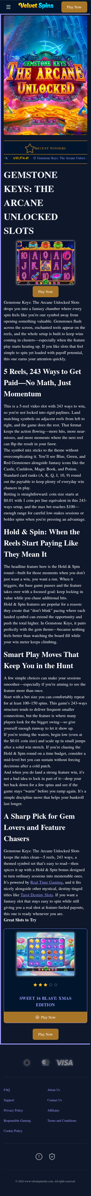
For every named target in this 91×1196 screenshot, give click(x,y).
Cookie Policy (13, 1131)
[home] (37, 10)
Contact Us (54, 1100)
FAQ (7, 1090)
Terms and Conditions (61, 1120)
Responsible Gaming (17, 1120)
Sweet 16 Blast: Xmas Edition (45, 1001)
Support (9, 1100)
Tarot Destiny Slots (37, 894)
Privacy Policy (13, 1110)
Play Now (74, 6)
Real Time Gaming (46, 882)
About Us (53, 1090)
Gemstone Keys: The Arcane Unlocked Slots (60, 158)
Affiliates (53, 1110)
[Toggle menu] (8, 7)
